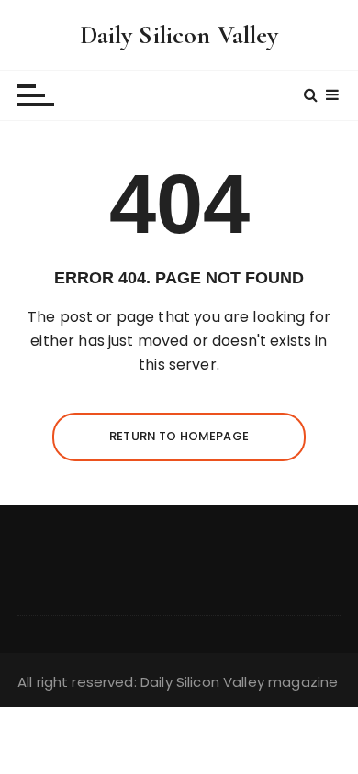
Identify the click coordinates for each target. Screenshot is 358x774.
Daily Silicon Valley (179, 34)
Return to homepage (179, 436)
